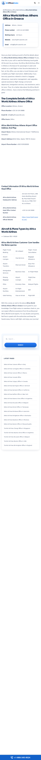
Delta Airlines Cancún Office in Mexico (15, 373)
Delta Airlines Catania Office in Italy (15, 364)
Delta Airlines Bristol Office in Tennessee (16, 407)
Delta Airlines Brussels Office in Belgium (16, 403)
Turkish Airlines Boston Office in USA (15, 441)
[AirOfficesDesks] (9, 3)
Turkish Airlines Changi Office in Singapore (17, 428)
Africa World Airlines (18, 10)
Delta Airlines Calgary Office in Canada (16, 381)
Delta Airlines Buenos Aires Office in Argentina (18, 398)
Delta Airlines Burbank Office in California (16, 390)
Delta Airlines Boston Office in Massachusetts (18, 424)
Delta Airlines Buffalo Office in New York (16, 394)
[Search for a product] (35, 3)
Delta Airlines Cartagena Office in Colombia (17, 369)
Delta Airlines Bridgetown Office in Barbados (17, 415)
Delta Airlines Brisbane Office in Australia (16, 411)
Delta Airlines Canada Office (12, 377)
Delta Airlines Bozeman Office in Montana (16, 420)
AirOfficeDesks (7, 10)
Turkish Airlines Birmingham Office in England (18, 445)
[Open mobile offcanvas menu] (39, 3)
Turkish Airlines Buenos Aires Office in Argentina (19, 433)
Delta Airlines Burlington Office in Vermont (17, 386)
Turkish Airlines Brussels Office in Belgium (17, 437)
